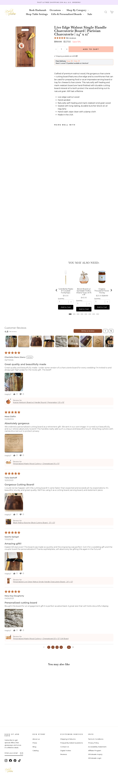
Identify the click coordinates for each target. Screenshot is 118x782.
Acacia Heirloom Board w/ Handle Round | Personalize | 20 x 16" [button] (38, 402)
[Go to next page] (73, 647)
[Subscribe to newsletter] (21, 753)
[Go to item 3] (36, 341)
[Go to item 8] (98, 341)
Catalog (35, 750)
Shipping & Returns (67, 739)
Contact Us (64, 747)
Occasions (55, 10)
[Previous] (56, 290)
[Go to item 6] (73, 341)
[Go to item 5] (61, 341)
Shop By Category (77, 10)
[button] (106, 12)
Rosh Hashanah (37, 10)
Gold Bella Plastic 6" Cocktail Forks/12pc (65, 291)
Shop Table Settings (37, 14)
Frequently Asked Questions (71, 743)
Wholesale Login (94, 758)
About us (36, 739)
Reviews (63, 754)
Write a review (87, 331)
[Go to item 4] (48, 341)
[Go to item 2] (24, 341)
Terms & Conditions (95, 739)
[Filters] (105, 331)
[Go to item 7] (86, 341)
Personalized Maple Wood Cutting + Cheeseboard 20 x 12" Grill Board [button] (40, 639)
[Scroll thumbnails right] (110, 341)
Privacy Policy (93, 743)
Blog (34, 747)
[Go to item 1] (11, 341)
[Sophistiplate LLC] (10, 12)
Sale (89, 14)
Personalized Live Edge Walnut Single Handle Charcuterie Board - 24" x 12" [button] (43, 582)
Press (34, 743)
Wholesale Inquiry (95, 754)
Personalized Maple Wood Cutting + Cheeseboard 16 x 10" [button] (36, 464)
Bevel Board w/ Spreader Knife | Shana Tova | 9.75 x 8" (83, 292)
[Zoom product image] (26, 46)
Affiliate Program (94, 750)
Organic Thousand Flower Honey (102, 291)
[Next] (111, 290)
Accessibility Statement (97, 747)
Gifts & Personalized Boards (66, 14)
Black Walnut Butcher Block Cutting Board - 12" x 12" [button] (34, 523)
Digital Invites (65, 750)
